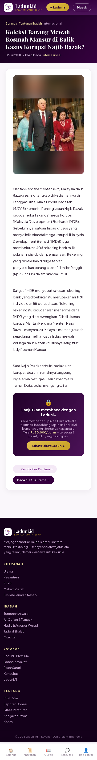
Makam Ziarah (14, 589)
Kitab (8, 583)
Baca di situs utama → (33, 480)
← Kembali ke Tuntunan (35, 469)
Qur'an (48, 751)
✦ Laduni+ (57, 7)
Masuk (82, 7)
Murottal (10, 637)
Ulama (8, 571)
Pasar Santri (12, 668)
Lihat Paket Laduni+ (48, 446)
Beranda (11, 23)
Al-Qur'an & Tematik (18, 619)
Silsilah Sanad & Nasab (20, 595)
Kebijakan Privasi (16, 716)
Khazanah (30, 751)
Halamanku (86, 751)
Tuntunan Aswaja (16, 614)
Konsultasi (11, 673)
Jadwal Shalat (14, 631)
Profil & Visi (11, 698)
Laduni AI (10, 679)
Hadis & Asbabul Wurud (21, 625)
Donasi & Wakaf (15, 662)
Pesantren (11, 577)
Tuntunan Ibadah (30, 23)
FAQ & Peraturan (15, 710)
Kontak (9, 722)
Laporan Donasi (15, 704)
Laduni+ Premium (16, 656)
